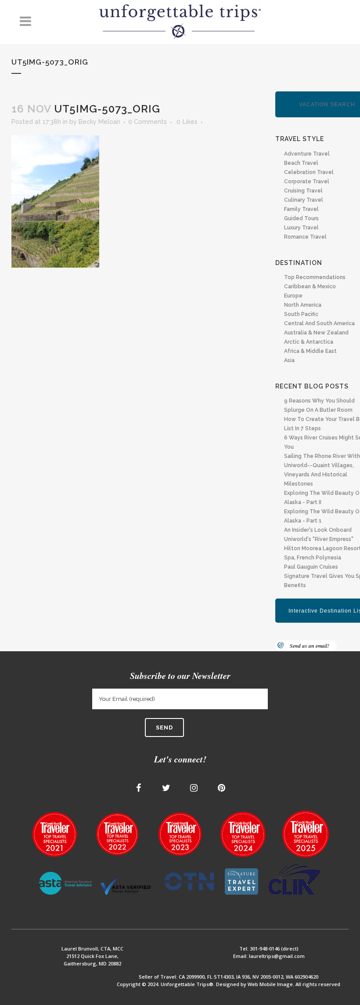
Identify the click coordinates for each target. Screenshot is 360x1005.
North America (302, 305)
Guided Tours (301, 218)
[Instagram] (194, 788)
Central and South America (319, 323)
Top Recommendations (315, 277)
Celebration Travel (309, 172)
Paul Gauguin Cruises (311, 567)
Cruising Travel (303, 191)
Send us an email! (309, 645)
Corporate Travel (306, 181)
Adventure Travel (307, 154)
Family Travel (301, 209)
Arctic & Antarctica (308, 342)
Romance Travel (305, 237)
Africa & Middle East (310, 351)
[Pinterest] (222, 788)
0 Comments (147, 121)
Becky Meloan (99, 121)
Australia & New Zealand (316, 333)
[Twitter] (166, 788)
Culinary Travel (303, 200)
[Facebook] (139, 788)
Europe (293, 296)
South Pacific (301, 314)
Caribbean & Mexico (310, 286)
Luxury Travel (301, 228)
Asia (289, 360)
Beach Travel (301, 163)
